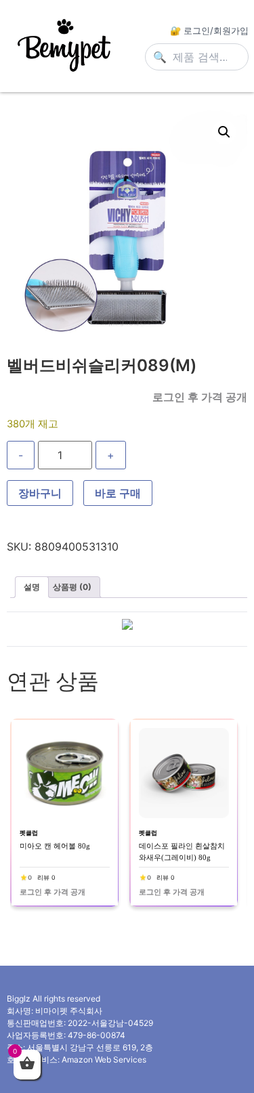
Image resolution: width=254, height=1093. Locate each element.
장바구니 (40, 493)
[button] (224, 132)
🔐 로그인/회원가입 (209, 30)
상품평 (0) (72, 587)
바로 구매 (118, 493)
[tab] (32, 587)
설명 (32, 587)
